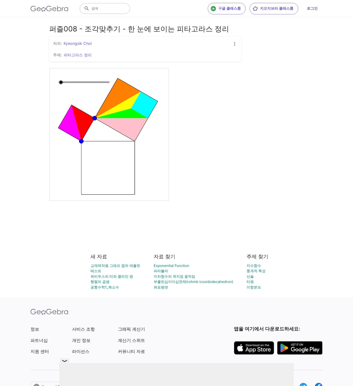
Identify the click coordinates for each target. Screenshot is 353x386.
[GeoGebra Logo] (49, 9)
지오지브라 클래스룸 (276, 8)
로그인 (312, 8)
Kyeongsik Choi (78, 43)
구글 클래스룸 (229, 8)
